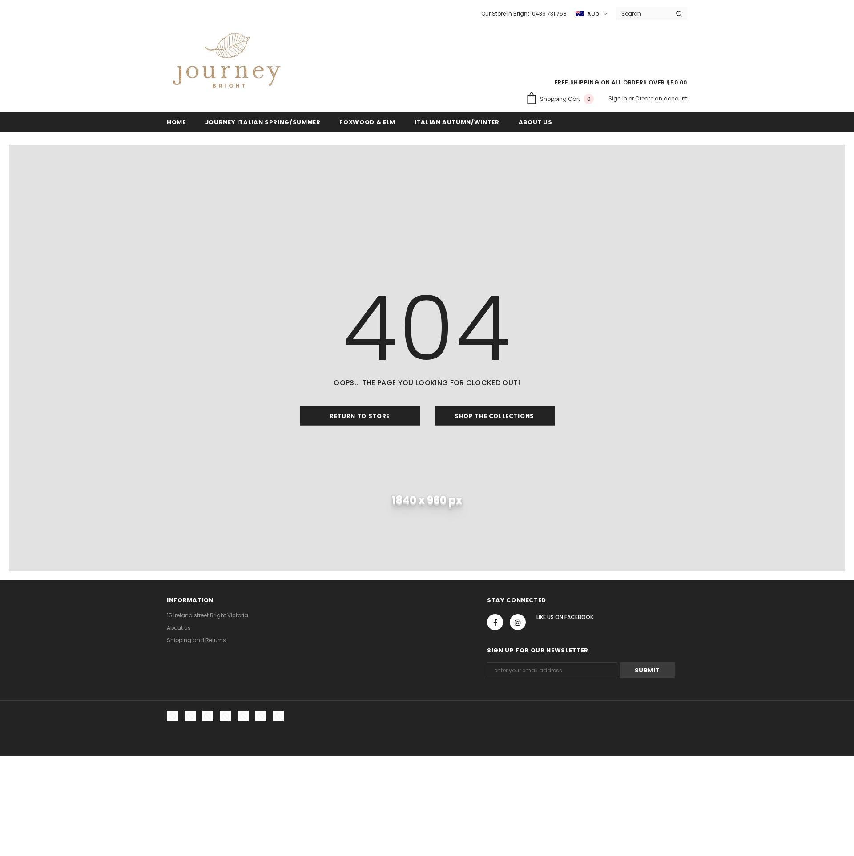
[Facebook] (495, 622)
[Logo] (226, 62)
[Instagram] (518, 622)
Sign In (618, 98)
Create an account (661, 98)
